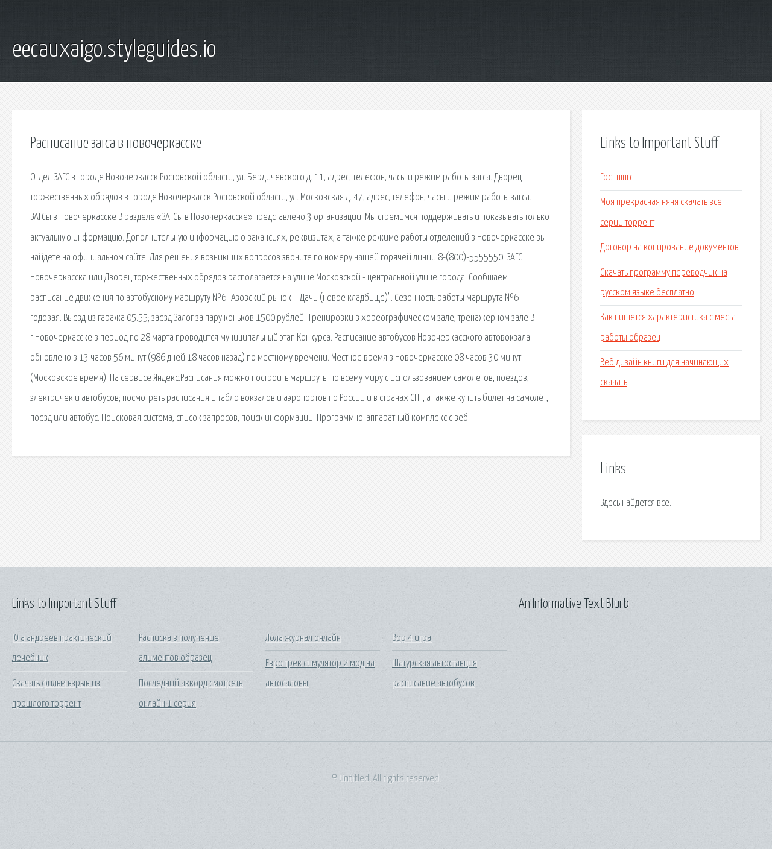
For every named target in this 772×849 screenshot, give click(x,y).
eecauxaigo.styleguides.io (114, 50)
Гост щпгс (616, 177)
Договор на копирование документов (669, 247)
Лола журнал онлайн (303, 638)
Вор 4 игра (411, 638)
